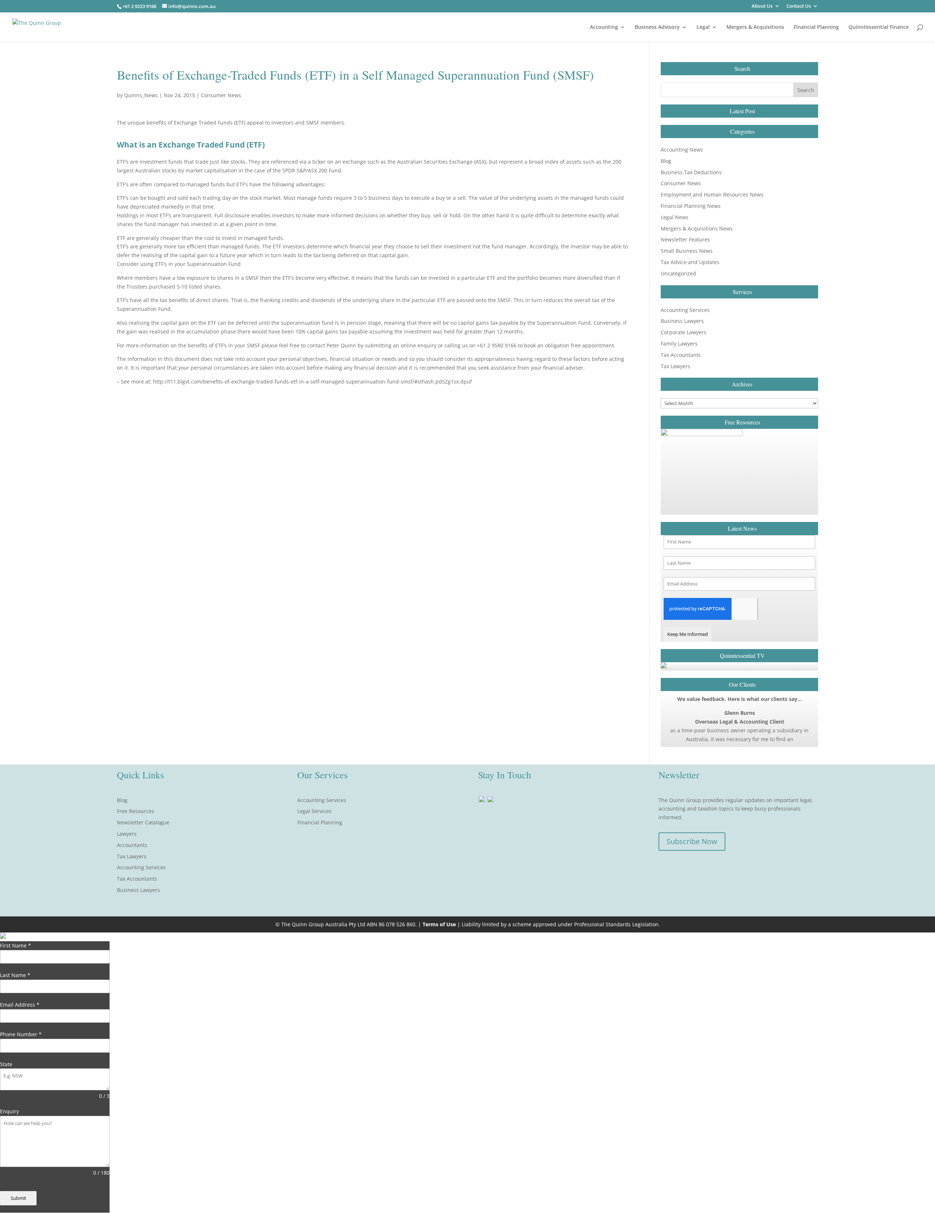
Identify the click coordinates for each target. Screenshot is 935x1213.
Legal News (674, 217)
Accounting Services (685, 309)
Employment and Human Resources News (712, 194)
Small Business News (687, 250)
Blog (666, 160)
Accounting (604, 27)
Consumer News (221, 95)
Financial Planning (816, 27)
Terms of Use (439, 924)
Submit (18, 1198)
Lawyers (127, 833)
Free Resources (135, 811)
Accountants (132, 845)
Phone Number (21, 1034)
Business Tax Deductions (691, 172)
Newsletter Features (685, 239)
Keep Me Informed (687, 634)
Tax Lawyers (675, 366)
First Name (15, 945)
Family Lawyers (679, 343)
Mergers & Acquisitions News (697, 228)
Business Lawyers (682, 320)
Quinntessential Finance (878, 27)
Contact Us (798, 6)
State (6, 1064)
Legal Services (314, 811)
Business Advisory (657, 27)
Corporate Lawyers (683, 332)
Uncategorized (678, 273)
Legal (703, 27)
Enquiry (9, 1111)
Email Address (19, 1004)
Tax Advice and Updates (690, 262)
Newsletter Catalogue (143, 822)
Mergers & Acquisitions (755, 27)
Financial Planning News (691, 205)
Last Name (15, 975)
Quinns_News (141, 95)
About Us (762, 6)
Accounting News (682, 149)
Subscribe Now (692, 841)
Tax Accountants (681, 354)
